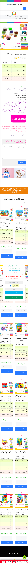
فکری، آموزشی (9, 562)
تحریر (14, 562)
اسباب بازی (18, 562)
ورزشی (3, 562)
